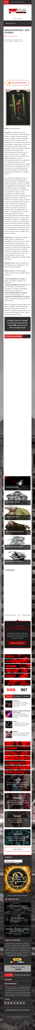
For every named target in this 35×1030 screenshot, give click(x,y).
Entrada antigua (26, 615)
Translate (17, 863)
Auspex (15, 731)
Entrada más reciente (10, 615)
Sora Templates (17, 1016)
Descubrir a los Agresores (17, 2)
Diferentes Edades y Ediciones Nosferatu (13, 41)
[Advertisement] (17, 60)
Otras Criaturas (17, 849)
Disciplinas (16, 701)
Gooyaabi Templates (17, 1018)
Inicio (19, 615)
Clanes (15, 721)
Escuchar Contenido (17, 82)
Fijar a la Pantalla (17, 643)
